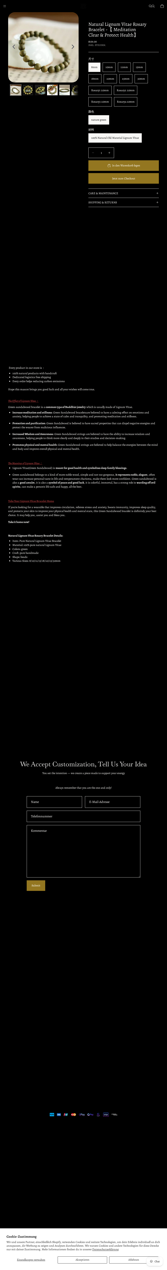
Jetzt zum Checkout (123, 178)
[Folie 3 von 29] (40, 90)
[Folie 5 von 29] (64, 90)
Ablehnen (133, 1260)
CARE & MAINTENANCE (103, 193)
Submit (36, 885)
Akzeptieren (82, 1260)
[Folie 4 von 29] (52, 90)
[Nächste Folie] (74, 47)
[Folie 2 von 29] (28, 90)
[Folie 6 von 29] (76, 90)
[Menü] (4, 6)
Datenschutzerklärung (105, 1249)
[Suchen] (150, 6)
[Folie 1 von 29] (15, 90)
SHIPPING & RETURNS (102, 202)
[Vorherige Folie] (12, 47)
